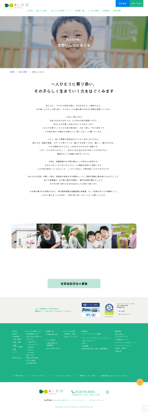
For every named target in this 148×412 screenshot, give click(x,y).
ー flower (29, 350)
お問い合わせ (136, 3)
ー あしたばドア (31, 344)
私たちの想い (42, 10)
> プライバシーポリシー (38, 376)
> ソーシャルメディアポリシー (62, 376)
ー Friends (30, 352)
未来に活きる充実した (34, 336)
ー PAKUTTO (30, 342)
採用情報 (122, 3)
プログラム (30, 339)
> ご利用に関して (18, 376)
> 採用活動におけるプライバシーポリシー (114, 376)
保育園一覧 (79, 10)
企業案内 (106, 10)
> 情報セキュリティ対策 (86, 376)
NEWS (30, 10)
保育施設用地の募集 (74, 283)
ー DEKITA (30, 347)
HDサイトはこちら (98, 400)
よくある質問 (93, 10)
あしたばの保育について (61, 10)
